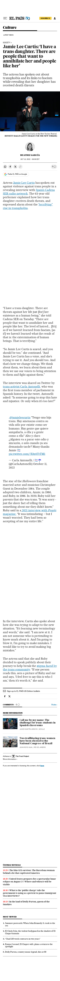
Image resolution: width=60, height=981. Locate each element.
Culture (10, 28)
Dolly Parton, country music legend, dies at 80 (25, 952)
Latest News (8, 35)
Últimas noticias (12, 865)
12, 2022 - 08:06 (30, 159)
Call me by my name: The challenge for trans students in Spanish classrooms (37, 723)
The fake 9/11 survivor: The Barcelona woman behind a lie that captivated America (29, 871)
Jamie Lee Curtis (24, 182)
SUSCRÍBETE (45, 18)
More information (9, 759)
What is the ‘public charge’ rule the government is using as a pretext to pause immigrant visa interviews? (29, 893)
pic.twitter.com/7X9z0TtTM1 (27, 454)
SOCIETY (6, 43)
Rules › (54, 705)
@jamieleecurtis (19, 417)
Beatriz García (30, 155)
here (42, 766)
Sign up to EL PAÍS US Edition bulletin (23, 691)
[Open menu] (5, 18)
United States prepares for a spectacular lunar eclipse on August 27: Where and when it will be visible (29, 882)
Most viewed (9, 917)
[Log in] (54, 18)
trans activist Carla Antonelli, (22, 386)
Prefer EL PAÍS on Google (17, 174)
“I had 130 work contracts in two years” (22, 939)
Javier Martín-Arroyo (29, 729)
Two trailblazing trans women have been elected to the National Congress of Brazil (37, 741)
